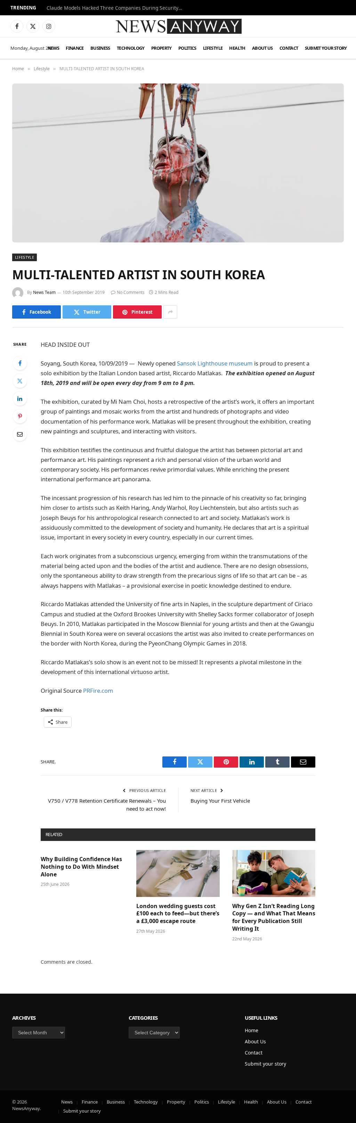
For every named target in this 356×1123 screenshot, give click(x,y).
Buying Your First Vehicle (220, 800)
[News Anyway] (178, 26)
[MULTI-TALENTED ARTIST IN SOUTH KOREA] (178, 162)
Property (161, 48)
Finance (75, 48)
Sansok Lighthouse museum (215, 363)
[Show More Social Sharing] (170, 312)
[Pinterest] (20, 416)
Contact (289, 48)
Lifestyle (212, 48)
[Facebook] (20, 363)
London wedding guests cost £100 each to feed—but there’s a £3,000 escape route (177, 914)
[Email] (20, 434)
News (53, 48)
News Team (44, 292)
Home (251, 1030)
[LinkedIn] (20, 399)
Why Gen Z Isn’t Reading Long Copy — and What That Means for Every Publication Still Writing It (273, 917)
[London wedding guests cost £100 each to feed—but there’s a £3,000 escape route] (177, 873)
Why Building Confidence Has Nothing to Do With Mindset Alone (81, 867)
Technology (131, 48)
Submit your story (326, 48)
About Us (262, 48)
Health (237, 48)
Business (100, 48)
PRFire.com (98, 691)
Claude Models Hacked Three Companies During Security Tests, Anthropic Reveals (116, 8)
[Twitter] (20, 381)
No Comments (131, 292)
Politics (187, 48)
